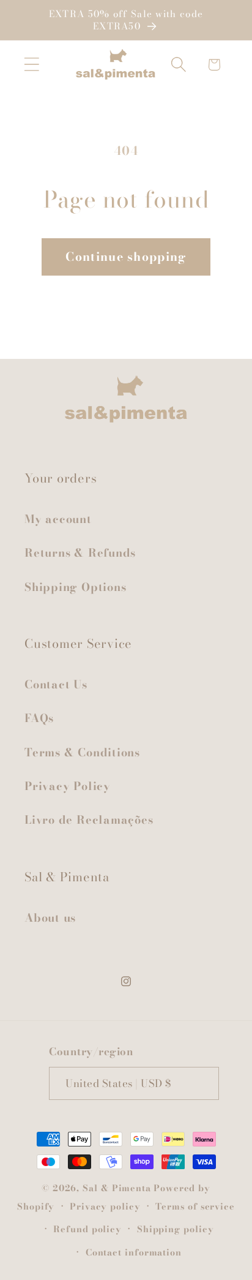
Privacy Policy (67, 786)
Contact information (134, 1252)
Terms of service (195, 1206)
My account (58, 519)
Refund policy (87, 1229)
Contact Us (55, 684)
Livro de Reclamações (89, 819)
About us (50, 917)
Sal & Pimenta (117, 1188)
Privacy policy (105, 1206)
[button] (31, 64)
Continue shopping (125, 256)
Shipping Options (75, 587)
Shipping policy (175, 1229)
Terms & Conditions (82, 752)
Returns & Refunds (80, 552)
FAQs (39, 718)
